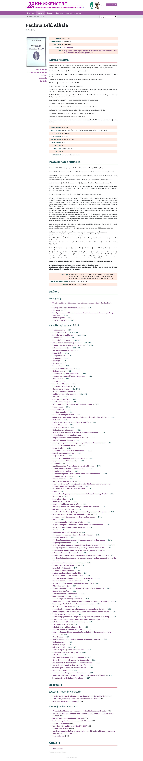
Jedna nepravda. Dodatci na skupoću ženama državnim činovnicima (79, 417)
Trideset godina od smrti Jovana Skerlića (69, 668)
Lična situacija (41, 69)
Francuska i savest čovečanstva (64, 593)
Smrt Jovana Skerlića (61, 399)
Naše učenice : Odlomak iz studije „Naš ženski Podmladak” (75, 432)
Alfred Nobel (57, 337)
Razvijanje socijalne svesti (62, 476)
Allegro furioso (59, 355)
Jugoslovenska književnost (63, 335)
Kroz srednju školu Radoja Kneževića (67, 599)
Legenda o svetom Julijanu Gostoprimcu (68, 376)
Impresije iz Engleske (61, 501)
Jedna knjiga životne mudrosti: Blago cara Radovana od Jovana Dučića (80, 611)
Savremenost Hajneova (61, 596)
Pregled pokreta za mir (61, 542)
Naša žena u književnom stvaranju (66, 701)
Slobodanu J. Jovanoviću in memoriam (67, 563)
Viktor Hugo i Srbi (60, 537)
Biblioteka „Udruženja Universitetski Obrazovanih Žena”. (75, 699)
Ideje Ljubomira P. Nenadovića (64, 461)
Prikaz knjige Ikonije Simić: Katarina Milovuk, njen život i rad (77, 550)
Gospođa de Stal (58, 456)
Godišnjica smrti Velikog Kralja (65, 532)
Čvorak (55, 381)
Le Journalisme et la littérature (65, 445)
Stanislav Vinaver (59, 427)
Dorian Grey (57, 366)
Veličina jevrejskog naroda (63, 570)
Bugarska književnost (61, 340)
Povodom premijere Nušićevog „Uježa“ (67, 522)
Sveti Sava (56, 420)
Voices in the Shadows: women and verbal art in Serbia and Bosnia (79, 711)
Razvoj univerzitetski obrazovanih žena (68, 308)
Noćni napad (57, 379)
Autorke (41, 13)
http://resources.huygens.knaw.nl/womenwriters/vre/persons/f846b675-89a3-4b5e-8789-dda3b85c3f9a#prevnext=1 (90, 52)
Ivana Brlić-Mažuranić (61, 568)
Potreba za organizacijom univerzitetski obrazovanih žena (76, 473)
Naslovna (30, 13)
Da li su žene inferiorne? (62, 606)
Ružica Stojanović (59, 425)
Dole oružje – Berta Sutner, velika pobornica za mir (73, 604)
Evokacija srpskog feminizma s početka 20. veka (71, 721)
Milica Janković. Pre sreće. (63, 430)
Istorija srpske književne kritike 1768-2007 (69, 726)
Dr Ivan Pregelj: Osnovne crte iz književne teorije (72, 583)
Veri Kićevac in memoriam (63, 614)
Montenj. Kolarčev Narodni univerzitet (68, 629)
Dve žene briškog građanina (63, 391)
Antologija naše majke (61, 624)
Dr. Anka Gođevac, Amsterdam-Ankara (67, 575)
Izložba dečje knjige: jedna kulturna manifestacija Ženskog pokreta (79, 494)
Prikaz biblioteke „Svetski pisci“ (65, 652)
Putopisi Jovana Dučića (61, 471)
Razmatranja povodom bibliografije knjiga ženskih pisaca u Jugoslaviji (80, 617)
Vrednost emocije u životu (63, 414)
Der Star (55, 363)
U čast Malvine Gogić (60, 586)
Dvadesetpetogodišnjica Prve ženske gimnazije (71, 514)
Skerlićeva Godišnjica (61, 402)
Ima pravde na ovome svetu (63, 481)
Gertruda (56, 310)
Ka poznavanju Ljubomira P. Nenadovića (68, 450)
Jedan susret (57, 407)
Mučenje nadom (58, 371)
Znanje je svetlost (59, 499)
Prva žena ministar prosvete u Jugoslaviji (69, 673)
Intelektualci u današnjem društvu (66, 553)
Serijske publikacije (73, 13)
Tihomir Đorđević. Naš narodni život (67, 345)
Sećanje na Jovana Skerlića (63, 453)
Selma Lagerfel (58, 647)
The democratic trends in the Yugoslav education (72, 662)
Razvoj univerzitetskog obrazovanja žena (68, 468)
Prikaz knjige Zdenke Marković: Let (66, 435)
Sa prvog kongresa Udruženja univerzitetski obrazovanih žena (77, 524)
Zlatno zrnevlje (58, 330)
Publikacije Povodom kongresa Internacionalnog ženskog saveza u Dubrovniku (84, 558)
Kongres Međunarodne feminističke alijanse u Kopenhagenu (76, 619)
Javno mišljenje (58, 644)
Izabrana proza (58, 318)
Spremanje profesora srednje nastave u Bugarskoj (72, 535)
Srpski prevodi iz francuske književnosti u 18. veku (73, 466)
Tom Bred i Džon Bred (61, 386)
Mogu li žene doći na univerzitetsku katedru (70, 438)
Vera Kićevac (57, 637)
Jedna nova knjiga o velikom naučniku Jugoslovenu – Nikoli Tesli (78, 675)
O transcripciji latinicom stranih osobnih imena (72, 404)
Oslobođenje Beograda (61, 670)
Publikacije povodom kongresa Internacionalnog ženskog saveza (78, 540)
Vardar (55, 530)
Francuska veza (58, 736)
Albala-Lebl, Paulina (60, 728)
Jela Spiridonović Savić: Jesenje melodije (68, 622)
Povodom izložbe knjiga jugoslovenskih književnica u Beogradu (78, 588)
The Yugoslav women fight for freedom (68, 657)
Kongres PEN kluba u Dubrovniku (65, 504)
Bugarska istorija (59, 332)
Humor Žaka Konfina (60, 591)
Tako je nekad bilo (59, 320)
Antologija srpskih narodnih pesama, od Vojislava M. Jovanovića (78, 443)
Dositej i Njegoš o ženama (62, 440)
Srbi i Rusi (56, 655)
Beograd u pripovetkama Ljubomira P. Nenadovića (72, 578)
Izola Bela (56, 396)
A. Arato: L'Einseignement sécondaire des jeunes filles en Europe (78, 545)
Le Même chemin (59, 412)
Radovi (50, 13)
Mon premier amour (60, 389)
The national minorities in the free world (69, 665)
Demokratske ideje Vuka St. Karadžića (67, 678)
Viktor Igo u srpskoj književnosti (65, 373)
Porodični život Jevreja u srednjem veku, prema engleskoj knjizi (78, 609)
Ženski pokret (69, 48)
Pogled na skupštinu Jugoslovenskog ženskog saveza (73, 517)
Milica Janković (58, 642)
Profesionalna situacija (37, 72)
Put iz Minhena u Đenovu (62, 368)
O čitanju (56, 361)
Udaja (54, 519)
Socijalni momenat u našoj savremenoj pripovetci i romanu (76, 639)
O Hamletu (56, 358)
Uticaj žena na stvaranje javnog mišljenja (68, 527)
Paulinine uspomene (60, 723)
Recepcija (59, 13)
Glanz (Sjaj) (56, 353)
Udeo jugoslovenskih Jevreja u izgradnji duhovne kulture (75, 507)
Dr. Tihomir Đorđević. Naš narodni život (68, 489)
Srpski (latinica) (111, 5)
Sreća (54, 491)
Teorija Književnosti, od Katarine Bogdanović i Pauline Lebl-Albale (79, 696)
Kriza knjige (57, 463)
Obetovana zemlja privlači (63, 350)
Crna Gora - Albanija (60, 384)
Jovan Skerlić (58, 448)
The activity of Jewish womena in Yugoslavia (70, 660)
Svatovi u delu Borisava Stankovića (66, 573)
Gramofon (56, 496)
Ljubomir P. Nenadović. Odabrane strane (68, 458)
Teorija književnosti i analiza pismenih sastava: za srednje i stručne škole (82, 303)
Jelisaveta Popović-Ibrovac (63, 509)
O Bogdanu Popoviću (60, 348)
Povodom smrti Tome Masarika (64, 565)
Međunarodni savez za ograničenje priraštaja (70, 422)
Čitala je (43, 81)
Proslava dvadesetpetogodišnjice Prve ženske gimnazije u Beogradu (79, 512)
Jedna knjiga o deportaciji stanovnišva (68, 650)
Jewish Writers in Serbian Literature (67, 718)
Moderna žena (58, 409)
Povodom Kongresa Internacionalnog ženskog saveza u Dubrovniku (79, 555)
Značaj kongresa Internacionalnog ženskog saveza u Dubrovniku (78, 548)
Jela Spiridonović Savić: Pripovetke (66, 627)
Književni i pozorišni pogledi (64, 394)
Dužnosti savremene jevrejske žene (66, 343)
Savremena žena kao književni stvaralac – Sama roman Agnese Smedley (80, 601)
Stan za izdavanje (59, 479)
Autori (31, 16)
